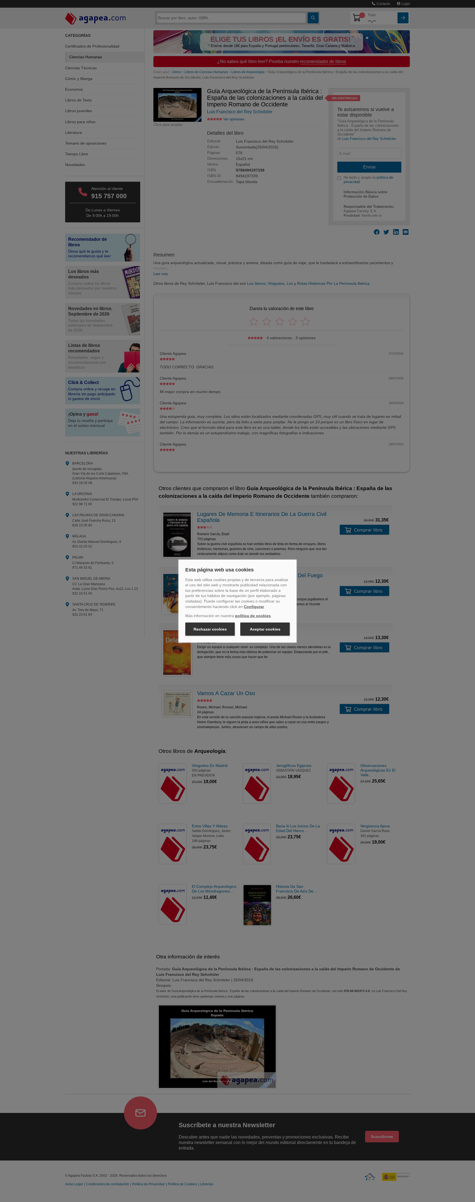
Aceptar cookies (265, 629)
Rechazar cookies (210, 629)
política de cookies (253, 616)
